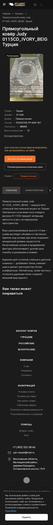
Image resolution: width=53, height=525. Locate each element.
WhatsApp (26, 480)
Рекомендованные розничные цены (25, 167)
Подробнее (10, 510)
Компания (26, 360)
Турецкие (26, 337)
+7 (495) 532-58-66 (24, 447)
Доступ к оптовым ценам (20, 159)
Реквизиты (26, 370)
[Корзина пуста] (47, 4)
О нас (26, 366)
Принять (26, 517)
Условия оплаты (26, 391)
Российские (26, 343)
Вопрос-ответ (26, 430)
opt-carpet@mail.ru (23, 452)
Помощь (26, 424)
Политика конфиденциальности (26, 409)
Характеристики (34, 190)
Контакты (26, 375)
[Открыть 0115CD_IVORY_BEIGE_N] (26, 75)
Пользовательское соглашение (27, 414)
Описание (11, 190)
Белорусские (26, 349)
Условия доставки (26, 396)
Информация (26, 385)
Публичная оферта (26, 405)
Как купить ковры (26, 401)
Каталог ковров (26, 331)
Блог (26, 435)
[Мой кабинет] (41, 4)
